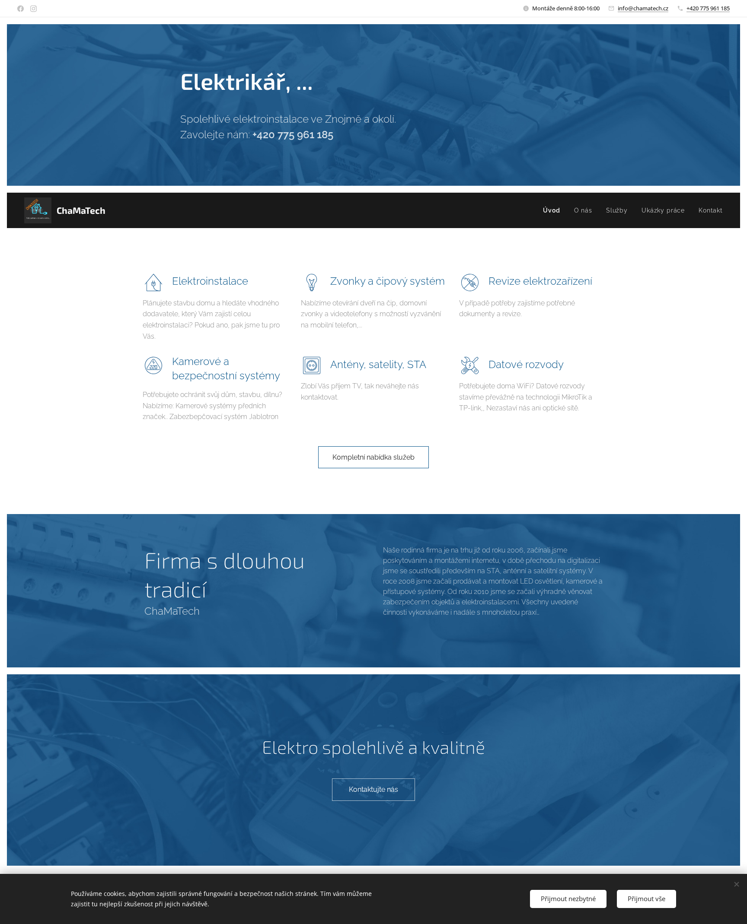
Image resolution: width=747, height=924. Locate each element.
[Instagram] (33, 8)
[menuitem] (554, 210)
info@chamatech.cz (643, 8)
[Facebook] (20, 8)
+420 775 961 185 (708, 8)
